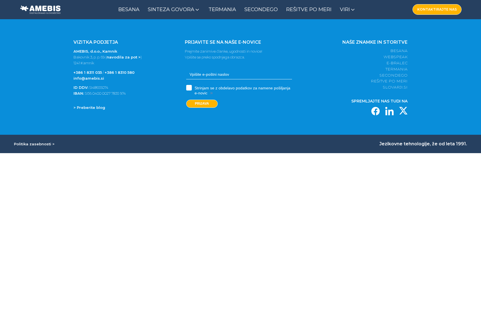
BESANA (399, 50)
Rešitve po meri (309, 9)
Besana (128, 9)
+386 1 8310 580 (119, 72)
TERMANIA (397, 69)
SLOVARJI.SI (395, 87)
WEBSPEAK (396, 57)
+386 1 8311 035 (87, 72)
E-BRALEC (397, 63)
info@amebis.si (88, 78)
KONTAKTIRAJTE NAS (437, 9)
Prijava (202, 104)
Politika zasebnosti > (34, 144)
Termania (222, 9)
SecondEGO (261, 9)
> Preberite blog (89, 107)
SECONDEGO (393, 75)
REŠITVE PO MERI (389, 81)
